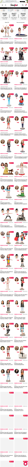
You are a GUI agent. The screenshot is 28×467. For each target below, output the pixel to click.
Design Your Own (7, 45)
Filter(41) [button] (7, 22)
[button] (2, 5)
